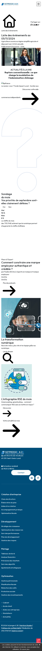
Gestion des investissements (12, 595)
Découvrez (7, 408)
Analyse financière (8, 557)
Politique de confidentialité (11, 628)
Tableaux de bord (8, 554)
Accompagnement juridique (11, 510)
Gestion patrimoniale (9, 581)
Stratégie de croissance (10, 526)
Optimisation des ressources (12, 530)
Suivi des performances (10, 533)
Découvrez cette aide (30, 89)
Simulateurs (7, 613)
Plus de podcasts (9, 283)
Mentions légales (26, 625)
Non (9, 207)
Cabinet (6, 603)
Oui (4, 207)
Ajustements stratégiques (11, 568)
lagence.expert (17, 631)
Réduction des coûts (8, 588)
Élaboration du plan (8, 503)
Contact (21, 472)
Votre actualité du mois (11, 421)
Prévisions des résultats (10, 561)
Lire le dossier (8, 351)
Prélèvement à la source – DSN (12, 46)
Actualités (7, 617)
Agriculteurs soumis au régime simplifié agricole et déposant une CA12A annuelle (19, 42)
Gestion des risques (8, 540)
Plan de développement (10, 537)
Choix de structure (8, 499)
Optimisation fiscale (9, 513)
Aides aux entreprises (11, 610)
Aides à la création (8, 506)
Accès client (7, 606)
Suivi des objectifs (8, 564)
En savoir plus (24, 649)
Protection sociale (8, 591)
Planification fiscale (8, 584)
